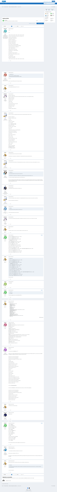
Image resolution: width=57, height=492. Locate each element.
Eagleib (5, 72)
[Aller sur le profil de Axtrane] (5, 115)
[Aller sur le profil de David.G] (3, 20)
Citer (10, 91)
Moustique (5, 170)
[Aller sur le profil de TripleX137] (5, 31)
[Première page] (2, 26)
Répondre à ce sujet (40, 23)
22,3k (5, 91)
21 (5, 287)
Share (37, 20)
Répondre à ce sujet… (8, 480)
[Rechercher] (54, 3)
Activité (6, 3)
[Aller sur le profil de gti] (5, 188)
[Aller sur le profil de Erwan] (5, 88)
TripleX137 (5, 28)
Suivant (18, 26)
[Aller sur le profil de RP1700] (5, 449)
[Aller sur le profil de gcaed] (5, 284)
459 (5, 34)
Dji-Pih (5, 347)
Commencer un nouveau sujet (32, 23)
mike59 (5, 206)
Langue (27, 489)
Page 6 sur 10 (22, 26)
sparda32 (5, 412)
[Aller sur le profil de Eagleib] (5, 74)
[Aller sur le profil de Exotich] (5, 324)
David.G (6, 20)
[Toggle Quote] (9, 74)
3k (5, 78)
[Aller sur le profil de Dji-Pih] (5, 349)
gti (5, 185)
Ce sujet (52, 3)
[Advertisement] (14, 12)
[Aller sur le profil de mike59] (5, 208)
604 (5, 191)
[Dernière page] (19, 26)
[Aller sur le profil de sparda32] (5, 415)
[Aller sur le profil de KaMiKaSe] (5, 96)
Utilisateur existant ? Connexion (47, 1)
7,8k (5, 166)
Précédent (5, 26)
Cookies (30, 489)
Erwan (5, 85)
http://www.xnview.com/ (13, 385)
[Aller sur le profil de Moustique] (5, 172)
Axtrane (5, 160)
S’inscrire (53, 1)
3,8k (5, 418)
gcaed (5, 281)
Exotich (5, 322)
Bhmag (3, 3)
